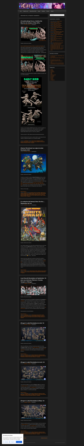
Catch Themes (63, 442)
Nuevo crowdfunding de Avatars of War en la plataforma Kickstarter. (32, 46)
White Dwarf (43, 271)
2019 (24, 183)
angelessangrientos (32, 270)
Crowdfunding (26, 140)
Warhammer (22, 142)
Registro (52, 11)
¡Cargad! (52, 69)
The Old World (27, 356)
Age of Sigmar (38, 192)
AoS (42, 181)
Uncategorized (53, 79)
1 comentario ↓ (34, 402)
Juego (51, 73)
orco (29, 195)
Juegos (39, 11)
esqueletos (41, 140)
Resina (35, 316)
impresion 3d (29, 315)
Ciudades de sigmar (31, 193)
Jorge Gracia (52, 40)
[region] (12, 439)
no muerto (29, 141)
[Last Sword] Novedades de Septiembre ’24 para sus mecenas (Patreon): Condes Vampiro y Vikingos (33, 280)
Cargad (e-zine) (25, 11)
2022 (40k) (37, 183)
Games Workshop (43, 193)
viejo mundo (43, 141)
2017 (36, 182)
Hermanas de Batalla (23, 194)
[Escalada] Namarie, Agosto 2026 (58, 31)
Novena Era (36, 355)
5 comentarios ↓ (34, 324)
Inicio (21, 11)
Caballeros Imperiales (24, 193)
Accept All (19, 441)
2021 (34, 183)
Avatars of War (34, 140)
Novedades (24, 195)
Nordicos (24, 316)
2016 (34, 182)
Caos (27, 193)
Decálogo (43, 11)
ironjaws (28, 194)
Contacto (47, 11)
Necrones (39, 194)
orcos (31, 195)
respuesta (38, 433)
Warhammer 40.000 (23, 196)
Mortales (36, 194)
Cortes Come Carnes (37, 193)
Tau (39, 195)
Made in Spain (26, 141)
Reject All (12, 441)
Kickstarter (22, 141)
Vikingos (39, 316)
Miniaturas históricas (37, 315)
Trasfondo (52, 78)
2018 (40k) (39, 182)
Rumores (25, 192)
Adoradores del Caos (33, 192)
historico (22, 315)
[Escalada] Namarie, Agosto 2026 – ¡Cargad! (57, 45)
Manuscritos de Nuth (33, 11)
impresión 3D (25, 315)
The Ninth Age (22, 356)
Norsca (27, 316)
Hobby (25, 270)
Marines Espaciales (32, 194)
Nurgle (27, 195)
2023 (21, 184)
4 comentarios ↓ (34, 363)
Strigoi (38, 195)
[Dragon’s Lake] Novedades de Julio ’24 (32, 323)
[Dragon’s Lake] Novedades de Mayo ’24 (32, 401)
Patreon (33, 316)
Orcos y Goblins (37, 141)
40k (21, 182)
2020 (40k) (27, 183)
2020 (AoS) (31, 183)
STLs (40, 141)
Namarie (29, 24)
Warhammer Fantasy (27, 142)
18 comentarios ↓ (34, 151)
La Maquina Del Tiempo (40, 270)
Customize (6, 441)
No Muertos (33, 141)
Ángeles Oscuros (43, 192)
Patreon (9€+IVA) (36, 347)
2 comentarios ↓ (34, 283)
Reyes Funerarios (43, 355)
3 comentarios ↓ (34, 24)
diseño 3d (33, 393)
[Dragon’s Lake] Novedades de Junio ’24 (33, 362)
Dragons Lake (36, 393)
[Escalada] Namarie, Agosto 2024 (55, 46)
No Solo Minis (52, 75)
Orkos (31, 271)
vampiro (41, 195)
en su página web (33, 387)
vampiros (44, 195)
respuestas (32, 142)
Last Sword (32, 315)
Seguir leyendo (24, 191)
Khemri (44, 393)
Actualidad (52, 70)
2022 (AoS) (42, 183)
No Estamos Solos (53, 74)
